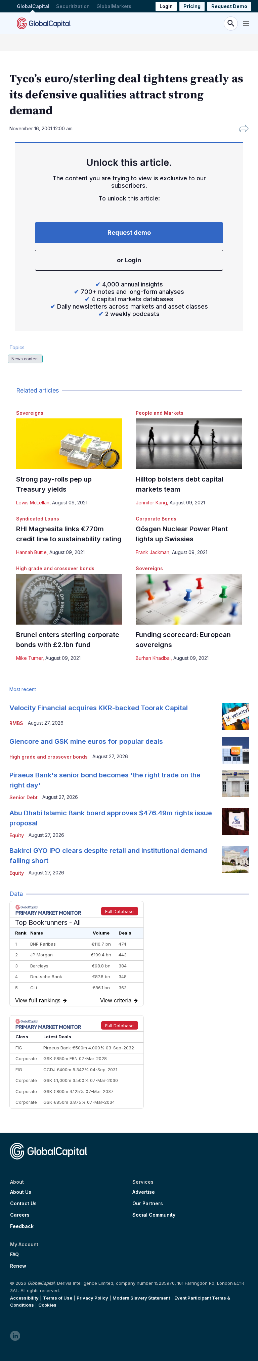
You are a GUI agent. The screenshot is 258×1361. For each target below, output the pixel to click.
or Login (129, 260)
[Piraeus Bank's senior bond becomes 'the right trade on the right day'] (235, 783)
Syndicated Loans (37, 518)
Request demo (129, 232)
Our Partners (147, 1203)
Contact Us (23, 1203)
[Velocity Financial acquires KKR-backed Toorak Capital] (235, 716)
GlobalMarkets (113, 6)
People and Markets (159, 413)
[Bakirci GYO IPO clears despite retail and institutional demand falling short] (235, 859)
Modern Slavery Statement (141, 1298)
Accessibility (24, 1298)
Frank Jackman (152, 552)
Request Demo (229, 6)
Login (166, 6)
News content (25, 358)
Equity (16, 835)
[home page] (44, 23)
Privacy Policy (92, 1298)
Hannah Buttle (31, 552)
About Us (20, 1192)
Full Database (119, 911)
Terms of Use (57, 1298)
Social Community (153, 1215)
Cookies (47, 1305)
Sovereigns (29, 413)
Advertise (143, 1192)
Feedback (22, 1226)
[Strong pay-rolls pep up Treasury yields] (69, 443)
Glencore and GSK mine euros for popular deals (86, 741)
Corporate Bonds (156, 518)
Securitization (73, 6)
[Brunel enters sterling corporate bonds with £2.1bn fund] (69, 599)
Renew (18, 1266)
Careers (20, 1215)
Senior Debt (23, 797)
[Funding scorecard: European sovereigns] (189, 599)
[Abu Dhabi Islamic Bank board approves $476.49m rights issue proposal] (235, 821)
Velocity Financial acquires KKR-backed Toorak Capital (98, 708)
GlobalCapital (33, 6)
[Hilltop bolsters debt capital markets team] (189, 443)
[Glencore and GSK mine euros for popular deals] (235, 750)
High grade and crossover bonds (55, 568)
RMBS (16, 723)
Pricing (192, 6)
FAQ (14, 1254)
